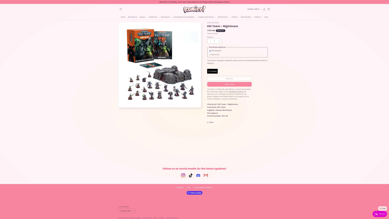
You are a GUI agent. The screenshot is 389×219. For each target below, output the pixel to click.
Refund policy (147, 218)
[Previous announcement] (119, 2)
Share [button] (211, 122)
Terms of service (159, 218)
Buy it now (229, 84)
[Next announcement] (270, 2)
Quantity (210, 37)
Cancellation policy (172, 218)
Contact (179, 187)
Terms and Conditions (203, 187)
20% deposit (216, 50)
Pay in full (215, 54)
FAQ (189, 187)
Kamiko (126, 218)
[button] (121, 9)
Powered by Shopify (135, 218)
